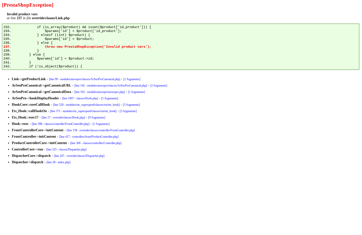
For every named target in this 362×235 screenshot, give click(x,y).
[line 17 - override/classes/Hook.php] (63, 117)
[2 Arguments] (158, 85)
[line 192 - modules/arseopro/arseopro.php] (99, 92)
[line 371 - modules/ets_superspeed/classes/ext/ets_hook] (83, 111)
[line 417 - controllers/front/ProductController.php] (88, 136)
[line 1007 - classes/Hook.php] (80, 98)
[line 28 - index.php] (58, 162)
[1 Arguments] (131, 79)
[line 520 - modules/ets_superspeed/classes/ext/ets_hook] (86, 104)
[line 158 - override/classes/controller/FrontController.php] (101, 130)
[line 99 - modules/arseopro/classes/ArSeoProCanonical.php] (84, 79)
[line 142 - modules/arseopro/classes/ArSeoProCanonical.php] (110, 85)
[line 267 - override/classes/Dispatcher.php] (79, 156)
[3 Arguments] (131, 104)
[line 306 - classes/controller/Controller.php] (95, 143)
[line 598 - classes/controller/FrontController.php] (60, 124)
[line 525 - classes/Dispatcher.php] (66, 149)
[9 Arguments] (96, 117)
